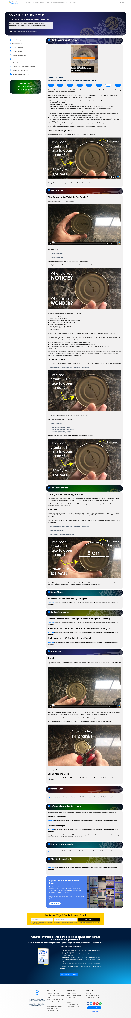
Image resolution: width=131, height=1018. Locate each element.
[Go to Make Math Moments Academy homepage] (14, 2)
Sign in (123, 2)
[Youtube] (97, 1003)
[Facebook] (88, 1003)
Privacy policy (36, 923)
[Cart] (120, 2)
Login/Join (51, 820)
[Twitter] (91, 1003)
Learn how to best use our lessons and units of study (25, 31)
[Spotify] (100, 1003)
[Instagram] (94, 1003)
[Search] (116, 2)
